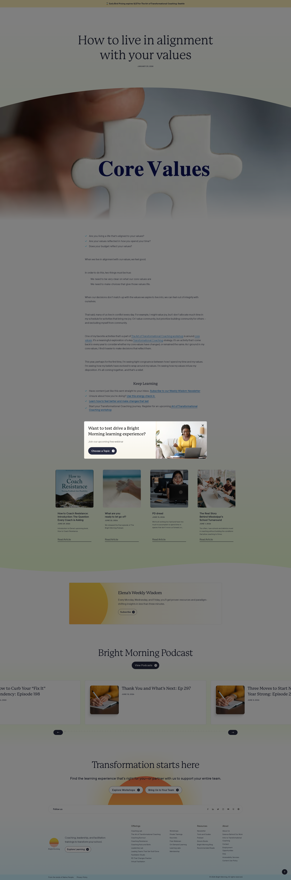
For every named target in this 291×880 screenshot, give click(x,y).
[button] (203, 425)
